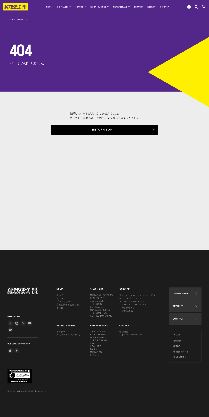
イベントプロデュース (130, 298)
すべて (59, 295)
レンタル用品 (126, 311)
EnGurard (95, 355)
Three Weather (98, 331)
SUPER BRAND (98, 340)
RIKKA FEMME (98, 334)
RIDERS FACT (98, 298)
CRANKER (95, 346)
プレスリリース (64, 301)
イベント (60, 298)
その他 (59, 307)
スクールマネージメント (131, 301)
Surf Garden (96, 307)
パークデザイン (127, 307)
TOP (11, 19)
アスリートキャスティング (70, 334)
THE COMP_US (98, 313)
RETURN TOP (102, 129)
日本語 (176, 335)
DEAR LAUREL (98, 337)
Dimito (93, 349)
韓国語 (176, 346)
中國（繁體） (180, 357)
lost (92, 343)
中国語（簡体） (181, 351)
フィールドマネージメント (132, 304)
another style (97, 301)
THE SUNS (96, 304)
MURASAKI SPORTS (101, 295)
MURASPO (96, 352)
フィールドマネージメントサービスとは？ (140, 295)
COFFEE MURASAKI (101, 316)
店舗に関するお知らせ (67, 304)
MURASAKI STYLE (100, 310)
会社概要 (123, 331)
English (177, 341)
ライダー (60, 331)
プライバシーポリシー (130, 334)
